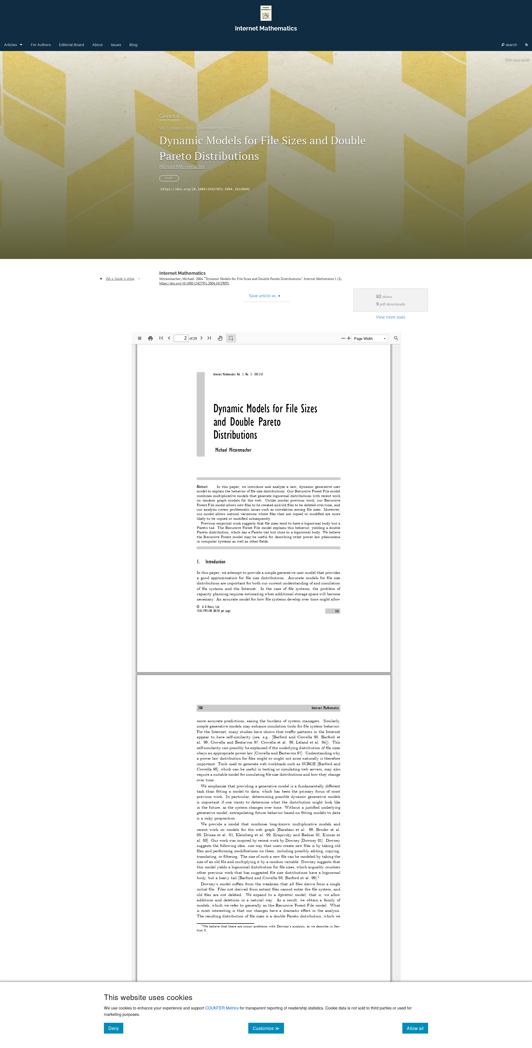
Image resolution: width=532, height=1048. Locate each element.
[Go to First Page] (161, 337)
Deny (115, 1028)
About (97, 45)
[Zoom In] (349, 338)
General (169, 116)
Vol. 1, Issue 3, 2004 (176, 128)
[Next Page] (201, 337)
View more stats (390, 317)
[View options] (139, 338)
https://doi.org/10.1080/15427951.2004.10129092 (205, 189)
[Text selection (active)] (231, 338)
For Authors (41, 45)
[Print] (150, 338)
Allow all (417, 1028)
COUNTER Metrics (222, 1008)
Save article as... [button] (264, 296)
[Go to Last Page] (209, 337)
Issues (116, 45)
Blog (133, 45)
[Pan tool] (220, 338)
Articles (10, 45)
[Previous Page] (169, 337)
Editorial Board (71, 45)
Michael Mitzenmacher (182, 166)
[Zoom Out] (343, 338)
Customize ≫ (268, 1028)
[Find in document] (396, 338)
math (169, 178)
